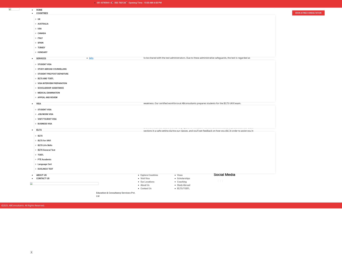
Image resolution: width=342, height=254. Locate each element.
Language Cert (45, 164)
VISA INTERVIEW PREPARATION (52, 83)
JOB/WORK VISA (45, 114)
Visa (38, 103)
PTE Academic (44, 159)
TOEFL (41, 155)
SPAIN (40, 43)
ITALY (40, 38)
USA (40, 28)
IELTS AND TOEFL (46, 78)
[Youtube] (232, 2)
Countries (42, 13)
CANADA (42, 33)
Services (41, 58)
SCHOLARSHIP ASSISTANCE (51, 88)
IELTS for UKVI (44, 140)
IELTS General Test (46, 150)
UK (39, 19)
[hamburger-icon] (274, 8)
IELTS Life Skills (45, 145)
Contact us (42, 178)
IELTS (39, 130)
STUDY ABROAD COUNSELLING (52, 69)
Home (39, 10)
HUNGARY (42, 52)
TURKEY (41, 47)
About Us (41, 175)
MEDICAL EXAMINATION (49, 93)
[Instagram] (222, 181)
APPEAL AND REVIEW (47, 97)
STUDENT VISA (44, 64)
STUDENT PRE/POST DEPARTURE (53, 74)
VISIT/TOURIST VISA (47, 119)
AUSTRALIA (43, 24)
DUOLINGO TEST (45, 169)
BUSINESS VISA (45, 124)
